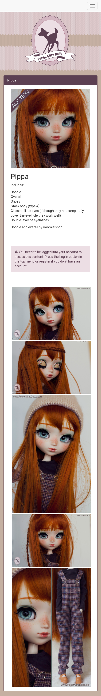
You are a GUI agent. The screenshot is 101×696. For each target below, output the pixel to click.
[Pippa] (50, 313)
